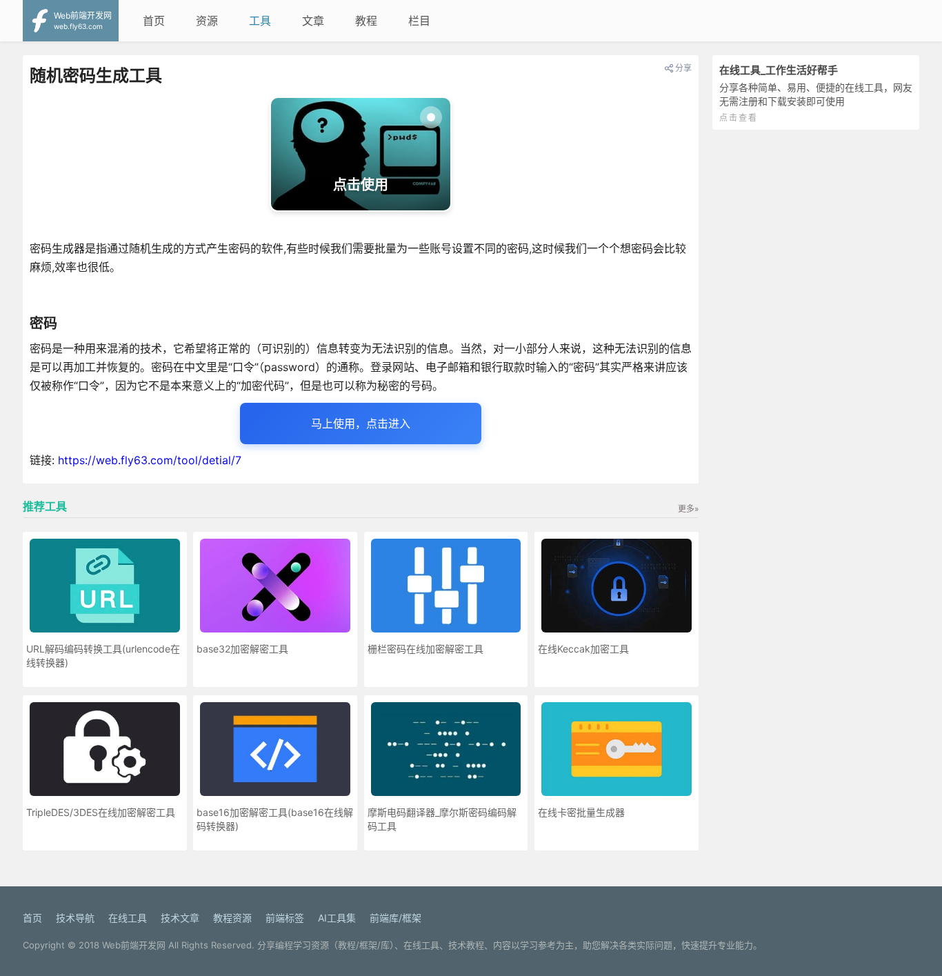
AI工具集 (337, 918)
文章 (313, 21)
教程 (366, 21)
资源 (207, 21)
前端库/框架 (395, 918)
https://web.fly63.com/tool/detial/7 (149, 460)
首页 (154, 21)
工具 (260, 21)
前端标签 (284, 918)
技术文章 (180, 918)
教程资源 (232, 918)
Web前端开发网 (134, 944)
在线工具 (127, 918)
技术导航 (75, 918)
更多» (688, 509)
